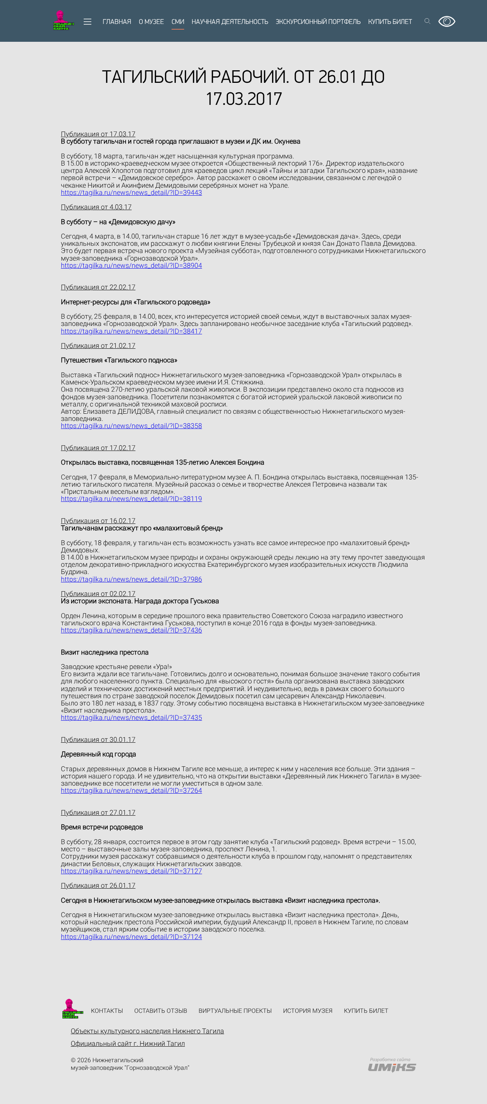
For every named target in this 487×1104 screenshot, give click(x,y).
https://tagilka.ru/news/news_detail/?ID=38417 (131, 331)
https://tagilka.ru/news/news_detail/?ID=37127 (131, 871)
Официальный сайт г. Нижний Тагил (128, 1043)
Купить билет (390, 22)
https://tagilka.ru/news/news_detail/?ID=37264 (131, 790)
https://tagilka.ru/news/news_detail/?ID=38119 (131, 499)
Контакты (107, 1010)
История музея (308, 1010)
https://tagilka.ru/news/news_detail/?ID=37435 (131, 717)
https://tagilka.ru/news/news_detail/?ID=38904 (131, 265)
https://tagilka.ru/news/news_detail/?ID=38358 (131, 426)
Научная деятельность (230, 22)
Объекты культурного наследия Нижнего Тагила (147, 1031)
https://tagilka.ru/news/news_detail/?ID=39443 (131, 192)
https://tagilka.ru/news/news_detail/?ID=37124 (131, 937)
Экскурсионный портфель (318, 22)
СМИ (178, 22)
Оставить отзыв (160, 1010)
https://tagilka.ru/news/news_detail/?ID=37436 (131, 630)
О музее (151, 22)
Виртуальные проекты (235, 1010)
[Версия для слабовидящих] (447, 19)
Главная (117, 22)
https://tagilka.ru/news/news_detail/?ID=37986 (131, 579)
